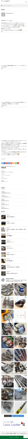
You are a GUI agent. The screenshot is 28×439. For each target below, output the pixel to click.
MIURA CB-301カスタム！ (12, 273)
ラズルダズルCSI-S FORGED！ (13, 267)
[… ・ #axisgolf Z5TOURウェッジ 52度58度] (20, 303)
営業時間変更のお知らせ (6, 192)
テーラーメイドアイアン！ (6, 175)
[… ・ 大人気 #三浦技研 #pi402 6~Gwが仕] (7, 407)
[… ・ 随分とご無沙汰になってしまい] (7, 394)
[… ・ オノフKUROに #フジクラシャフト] (20, 381)
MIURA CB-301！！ (11, 254)
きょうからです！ (4, 178)
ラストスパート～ (10, 248)
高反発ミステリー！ (4, 181)
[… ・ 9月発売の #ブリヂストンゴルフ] (7, 289)
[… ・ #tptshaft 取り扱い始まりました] (20, 407)
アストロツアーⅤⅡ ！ (5, 166)
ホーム (3, 433)
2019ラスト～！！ (10, 241)
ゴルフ (10, 20)
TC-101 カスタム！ (11, 223)
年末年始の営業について (6, 196)
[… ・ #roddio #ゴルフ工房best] (20, 355)
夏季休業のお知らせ (5, 200)
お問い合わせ (23, 433)
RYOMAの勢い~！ (10, 260)
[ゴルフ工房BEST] (6, 1)
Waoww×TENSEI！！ (11, 216)
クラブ (3, 158)
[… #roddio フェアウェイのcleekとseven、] (7, 342)
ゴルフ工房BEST (15, 437)
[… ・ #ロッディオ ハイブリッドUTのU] (7, 381)
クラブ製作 (7, 433)
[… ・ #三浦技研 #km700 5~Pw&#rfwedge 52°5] (20, 394)
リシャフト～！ (12, 166)
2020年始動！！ (10, 235)
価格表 (11, 433)
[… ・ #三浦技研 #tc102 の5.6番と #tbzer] (20, 342)
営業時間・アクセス (16, 433)
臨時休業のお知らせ (5, 204)
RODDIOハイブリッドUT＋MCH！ (7, 172)
